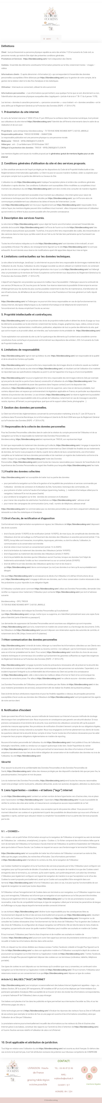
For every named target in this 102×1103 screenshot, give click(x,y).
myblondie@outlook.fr (63, 1078)
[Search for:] (57, 39)
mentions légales (93, 1084)
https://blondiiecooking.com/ (35, 59)
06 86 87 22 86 (66, 1068)
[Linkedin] (89, 1076)
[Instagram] (94, 1070)
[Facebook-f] (84, 1070)
